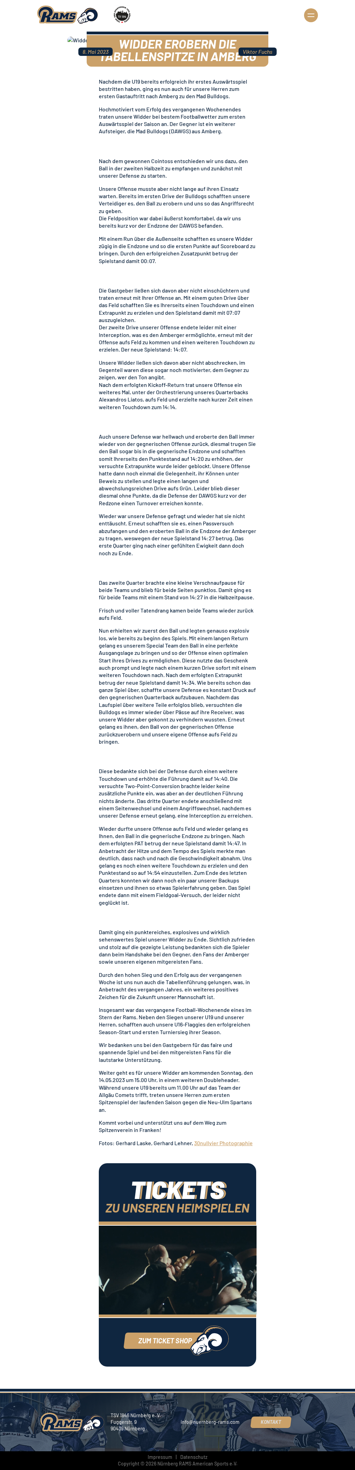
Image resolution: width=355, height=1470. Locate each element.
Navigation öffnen (311, 15)
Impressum (160, 1457)
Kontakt (271, 1422)
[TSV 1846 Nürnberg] (121, 15)
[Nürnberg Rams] (68, 15)
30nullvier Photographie (223, 1143)
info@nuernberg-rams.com (210, 1422)
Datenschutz (193, 1457)
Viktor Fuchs (257, 51)
